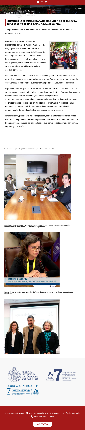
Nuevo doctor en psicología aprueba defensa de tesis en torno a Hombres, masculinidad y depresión (39, 292)
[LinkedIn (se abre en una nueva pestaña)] (46, 2)
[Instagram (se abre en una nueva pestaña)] (42, 2)
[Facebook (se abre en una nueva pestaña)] (38, 2)
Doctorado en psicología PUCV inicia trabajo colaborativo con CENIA (30, 149)
